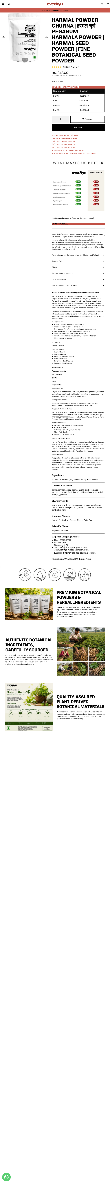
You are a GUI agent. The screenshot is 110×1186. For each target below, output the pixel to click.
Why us (54, 267)
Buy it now (78, 128)
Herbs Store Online (59, 279)
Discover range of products (62, 273)
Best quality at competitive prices (64, 285)
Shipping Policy (57, 261)
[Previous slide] (3, 38)
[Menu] (3, 4)
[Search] (9, 4)
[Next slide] (47, 38)
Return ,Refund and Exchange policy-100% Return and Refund (75, 255)
